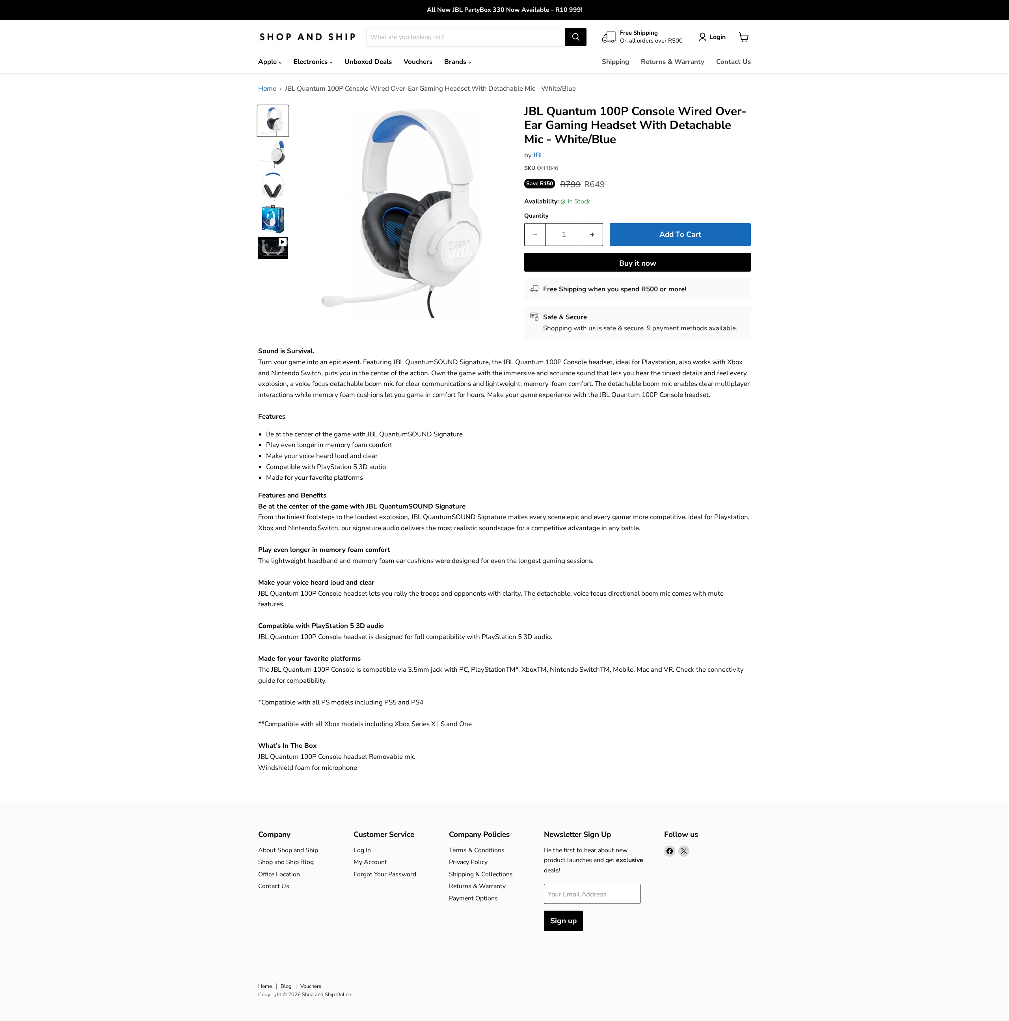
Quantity (536, 215)
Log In (362, 850)
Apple (268, 61)
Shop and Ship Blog (286, 862)
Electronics (312, 61)
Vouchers (418, 61)
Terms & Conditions (476, 850)
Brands (456, 61)
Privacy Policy (468, 862)
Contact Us (733, 61)
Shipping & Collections (481, 874)
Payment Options (473, 898)
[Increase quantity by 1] (592, 234)
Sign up (563, 921)
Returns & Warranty (672, 61)
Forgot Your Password (385, 874)
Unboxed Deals (368, 61)
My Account (370, 862)
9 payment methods (677, 328)
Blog (286, 986)
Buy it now (637, 263)
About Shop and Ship (288, 850)
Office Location (279, 874)
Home (267, 89)
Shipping (615, 61)
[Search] (575, 37)
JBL (538, 155)
